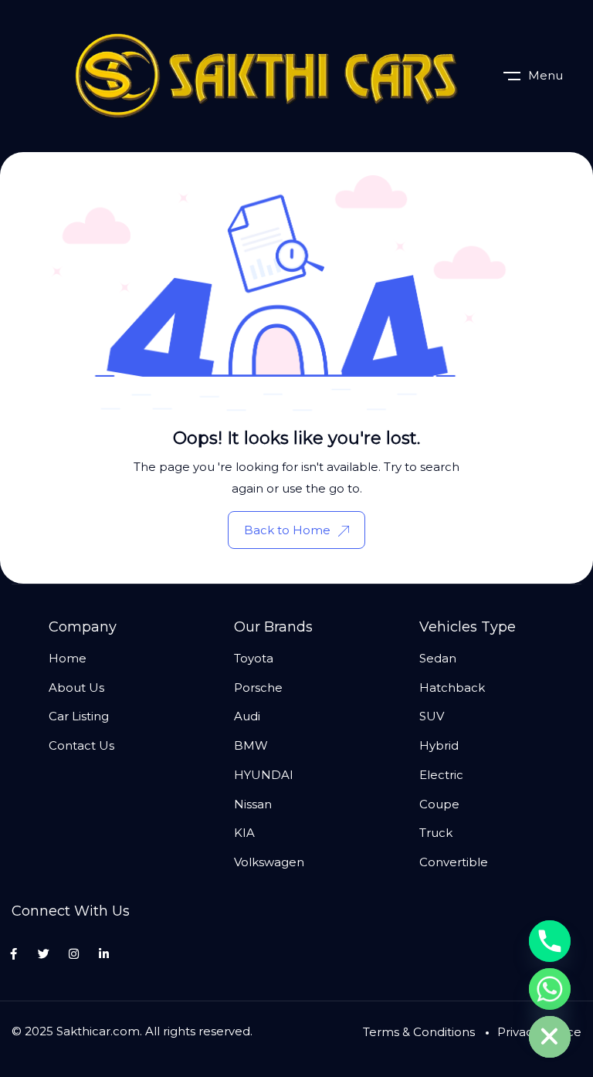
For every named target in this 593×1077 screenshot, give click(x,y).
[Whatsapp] (550, 989)
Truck (435, 832)
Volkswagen (269, 862)
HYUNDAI (263, 774)
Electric (441, 774)
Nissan (253, 804)
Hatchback (452, 687)
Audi (247, 716)
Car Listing (79, 716)
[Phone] (550, 941)
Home (67, 658)
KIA (244, 832)
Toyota (253, 658)
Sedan (437, 658)
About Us (76, 687)
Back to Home (287, 530)
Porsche (258, 687)
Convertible (453, 862)
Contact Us (81, 745)
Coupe (439, 804)
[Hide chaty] (550, 1037)
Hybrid (439, 745)
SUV (431, 716)
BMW (251, 745)
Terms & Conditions (419, 1032)
